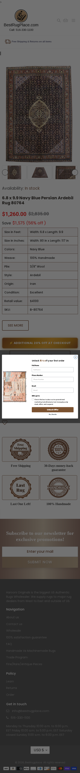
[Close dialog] (75, 357)
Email (34, 386)
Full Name (35, 365)
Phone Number (37, 375)
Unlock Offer (52, 409)
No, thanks (53, 414)
